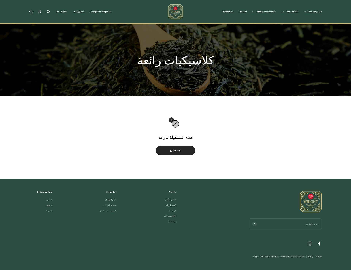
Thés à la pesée (315, 11)
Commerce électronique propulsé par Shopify (291, 256)
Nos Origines (61, 11)
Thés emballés (292, 11)
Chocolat (243, 11)
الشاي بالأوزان (170, 199)
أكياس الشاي (171, 205)
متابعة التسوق (175, 150)
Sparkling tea (227, 11)
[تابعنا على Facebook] (319, 243)
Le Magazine (78, 11)
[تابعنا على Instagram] (309, 243)
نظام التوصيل (110, 199)
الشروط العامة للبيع (108, 210)
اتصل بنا (49, 210)
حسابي (49, 199)
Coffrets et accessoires (266, 11)
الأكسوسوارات (170, 216)
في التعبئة (172, 210)
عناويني (49, 205)
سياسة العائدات (110, 205)
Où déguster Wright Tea (101, 11)
